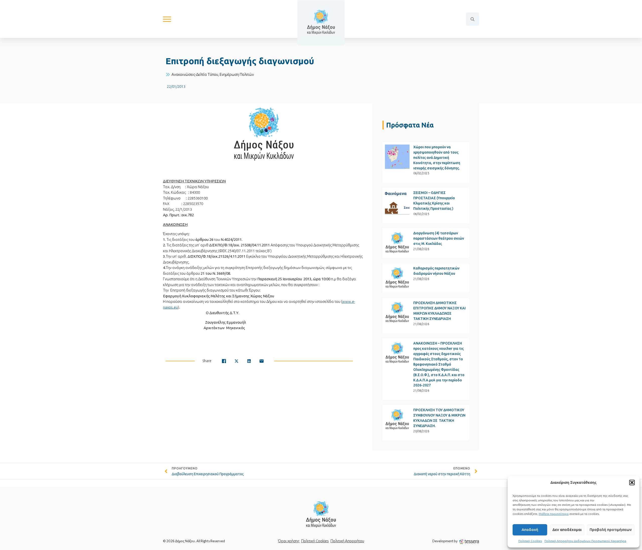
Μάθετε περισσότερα (554, 513)
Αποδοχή (530, 529)
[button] (631, 482)
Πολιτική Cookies (530, 540)
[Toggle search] (472, 19)
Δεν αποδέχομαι (567, 529)
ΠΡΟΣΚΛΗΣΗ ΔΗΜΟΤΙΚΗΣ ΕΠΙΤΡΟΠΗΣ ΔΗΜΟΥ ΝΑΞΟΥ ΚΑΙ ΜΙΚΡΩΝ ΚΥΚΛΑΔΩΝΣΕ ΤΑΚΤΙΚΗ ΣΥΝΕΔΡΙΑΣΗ (439, 311)
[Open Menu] (167, 19)
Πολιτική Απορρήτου (347, 541)
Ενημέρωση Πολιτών (237, 74)
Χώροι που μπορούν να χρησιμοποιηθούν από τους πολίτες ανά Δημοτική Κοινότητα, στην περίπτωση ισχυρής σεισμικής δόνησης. (436, 157)
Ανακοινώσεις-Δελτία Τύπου (195, 74)
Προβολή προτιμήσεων (611, 529)
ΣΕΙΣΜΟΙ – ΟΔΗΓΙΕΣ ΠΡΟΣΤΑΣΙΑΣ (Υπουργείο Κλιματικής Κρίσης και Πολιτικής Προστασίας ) (434, 201)
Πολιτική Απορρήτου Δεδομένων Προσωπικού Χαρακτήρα (585, 540)
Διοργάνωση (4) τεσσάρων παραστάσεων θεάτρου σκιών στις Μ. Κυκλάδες (438, 238)
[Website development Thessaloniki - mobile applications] (469, 541)
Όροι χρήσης (288, 541)
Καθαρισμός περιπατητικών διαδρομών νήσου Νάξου (436, 271)
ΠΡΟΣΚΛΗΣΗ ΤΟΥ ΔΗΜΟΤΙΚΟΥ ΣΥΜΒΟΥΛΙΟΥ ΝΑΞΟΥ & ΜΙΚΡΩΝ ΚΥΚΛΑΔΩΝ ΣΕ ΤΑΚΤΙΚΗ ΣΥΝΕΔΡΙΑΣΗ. (439, 418)
